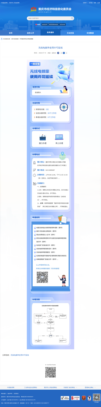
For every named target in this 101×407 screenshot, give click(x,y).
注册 (98, 3)
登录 (95, 3)
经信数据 (90, 33)
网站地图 (3, 393)
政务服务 (50, 32)
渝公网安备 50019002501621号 (27, 400)
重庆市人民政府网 (14, 3)
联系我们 (16, 393)
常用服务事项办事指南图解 (26, 39)
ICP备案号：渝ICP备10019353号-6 (9, 400)
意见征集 (62, 24)
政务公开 (30, 33)
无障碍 (85, 3)
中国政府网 (4, 3)
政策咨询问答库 (53, 24)
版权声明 (10, 393)
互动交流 (70, 33)
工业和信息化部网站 (30, 387)
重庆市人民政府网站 (50, 387)
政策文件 (44, 24)
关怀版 (91, 3)
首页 (10, 33)
